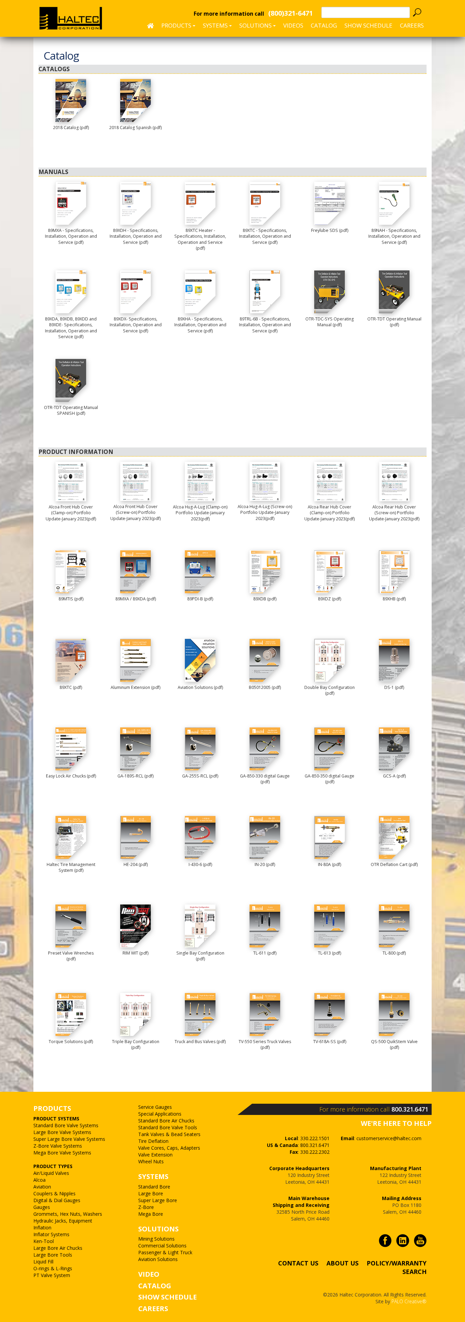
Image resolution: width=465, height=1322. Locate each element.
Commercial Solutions (162, 1245)
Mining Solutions (156, 1239)
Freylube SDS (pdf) (329, 230)
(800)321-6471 (290, 13)
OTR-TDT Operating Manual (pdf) (394, 322)
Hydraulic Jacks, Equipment (62, 1220)
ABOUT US (342, 1263)
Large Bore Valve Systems (62, 1132)
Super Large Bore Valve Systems (69, 1139)
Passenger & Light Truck (165, 1252)
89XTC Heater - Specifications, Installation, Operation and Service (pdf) (200, 239)
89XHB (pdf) (394, 599)
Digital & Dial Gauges (56, 1200)
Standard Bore (154, 1186)
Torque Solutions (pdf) (71, 1041)
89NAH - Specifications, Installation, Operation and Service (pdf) (394, 236)
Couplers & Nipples (54, 1193)
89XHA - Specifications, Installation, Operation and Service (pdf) (200, 325)
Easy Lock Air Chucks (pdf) (71, 776)
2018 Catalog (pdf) (71, 127)
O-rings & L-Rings (52, 1268)
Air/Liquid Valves (51, 1173)
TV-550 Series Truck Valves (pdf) (265, 1045)
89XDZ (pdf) (329, 599)
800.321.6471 (409, 1109)
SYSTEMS (153, 1176)
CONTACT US (298, 1263)
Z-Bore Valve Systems (57, 1146)
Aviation (42, 1186)
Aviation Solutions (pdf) (200, 687)
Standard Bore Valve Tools (167, 1127)
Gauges (41, 1207)
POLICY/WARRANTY (397, 1263)
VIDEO (148, 1274)
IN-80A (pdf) (329, 864)
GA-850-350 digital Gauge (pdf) (329, 779)
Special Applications (159, 1114)
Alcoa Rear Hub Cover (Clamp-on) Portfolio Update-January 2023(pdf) (329, 513)
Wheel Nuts (151, 1161)
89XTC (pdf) (71, 687)
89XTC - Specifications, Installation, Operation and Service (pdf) (265, 236)
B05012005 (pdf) (265, 687)
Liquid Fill (43, 1261)
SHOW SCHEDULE (368, 25)
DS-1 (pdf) (394, 687)
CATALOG (154, 1285)
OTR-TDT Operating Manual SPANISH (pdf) (71, 410)
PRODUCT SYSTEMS (56, 1118)
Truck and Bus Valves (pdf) (200, 1041)
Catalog (324, 25)
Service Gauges (155, 1107)
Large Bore (150, 1193)
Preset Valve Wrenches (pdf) (71, 956)
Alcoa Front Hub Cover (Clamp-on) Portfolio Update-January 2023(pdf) (71, 513)
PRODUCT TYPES (53, 1166)
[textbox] (365, 12)
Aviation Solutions (158, 1259)
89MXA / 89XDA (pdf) (135, 599)
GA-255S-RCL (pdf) (200, 776)
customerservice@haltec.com (388, 1138)
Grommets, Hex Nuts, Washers (67, 1214)
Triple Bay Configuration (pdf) (135, 1045)
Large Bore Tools (52, 1255)
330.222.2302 (315, 1152)
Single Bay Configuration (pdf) (200, 956)
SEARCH (414, 1272)
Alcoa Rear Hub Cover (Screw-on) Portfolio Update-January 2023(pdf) (394, 513)
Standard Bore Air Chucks (166, 1120)
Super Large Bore (157, 1200)
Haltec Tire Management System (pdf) (71, 868)
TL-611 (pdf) (264, 953)
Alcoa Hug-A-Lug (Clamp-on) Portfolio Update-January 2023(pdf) (200, 513)
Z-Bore (146, 1207)
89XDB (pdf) (264, 599)
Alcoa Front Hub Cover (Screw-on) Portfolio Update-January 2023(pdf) (135, 512)
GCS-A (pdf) (394, 776)
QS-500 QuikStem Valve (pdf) (394, 1045)
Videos (293, 25)
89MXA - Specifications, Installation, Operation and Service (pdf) (71, 236)
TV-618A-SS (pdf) (329, 1041)
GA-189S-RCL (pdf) (135, 776)
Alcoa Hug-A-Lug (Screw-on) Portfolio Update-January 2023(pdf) (265, 512)
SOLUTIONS (158, 1228)
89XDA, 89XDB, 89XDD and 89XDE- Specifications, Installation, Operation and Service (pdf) (71, 328)
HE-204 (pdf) (136, 864)
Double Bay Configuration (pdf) (329, 690)
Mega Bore (150, 1214)
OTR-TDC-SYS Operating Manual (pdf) (329, 322)
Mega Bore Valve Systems (62, 1152)
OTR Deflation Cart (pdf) (394, 864)
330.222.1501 (315, 1138)
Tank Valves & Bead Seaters (169, 1134)
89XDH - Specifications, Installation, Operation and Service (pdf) (136, 236)
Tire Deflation (153, 1141)
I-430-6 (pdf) (200, 864)
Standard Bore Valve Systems (65, 1125)
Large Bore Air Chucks (57, 1248)
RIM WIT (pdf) (135, 953)
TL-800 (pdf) (394, 953)
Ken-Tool (43, 1241)
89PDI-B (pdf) (200, 599)
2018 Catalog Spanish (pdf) (135, 127)
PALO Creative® (409, 1301)
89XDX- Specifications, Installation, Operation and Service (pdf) (136, 325)
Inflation (42, 1227)
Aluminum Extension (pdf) (135, 687)
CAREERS (412, 25)
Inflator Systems (51, 1234)
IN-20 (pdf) (265, 864)
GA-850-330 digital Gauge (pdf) (265, 779)
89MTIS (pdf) (71, 599)
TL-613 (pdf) (329, 953)
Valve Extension (155, 1154)
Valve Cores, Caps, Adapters (169, 1148)
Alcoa (39, 1180)
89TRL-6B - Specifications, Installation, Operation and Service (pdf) (265, 325)
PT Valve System (51, 1275)
